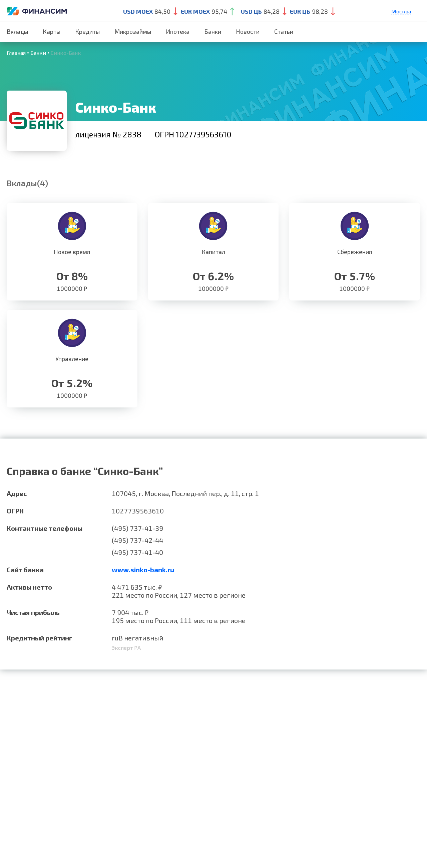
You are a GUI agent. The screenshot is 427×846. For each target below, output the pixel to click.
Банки (212, 31)
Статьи (283, 31)
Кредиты (87, 31)
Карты (51, 31)
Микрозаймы (132, 31)
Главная (16, 52)
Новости (248, 31)
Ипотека (177, 31)
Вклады (17, 31)
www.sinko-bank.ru (143, 570)
